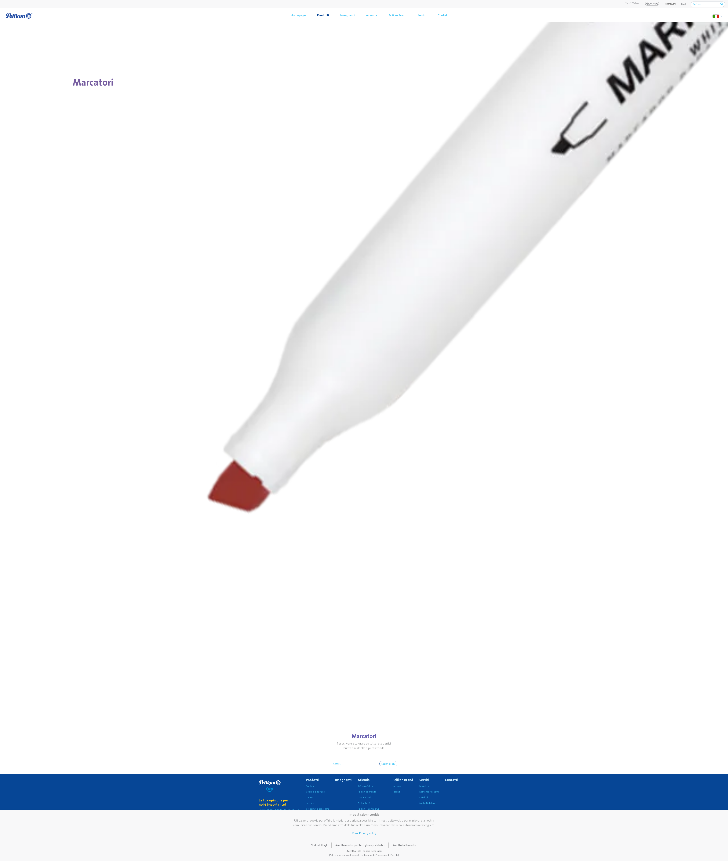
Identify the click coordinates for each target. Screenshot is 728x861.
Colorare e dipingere (316, 792)
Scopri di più (388, 763)
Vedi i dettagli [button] (319, 845)
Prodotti (323, 15)
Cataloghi (424, 797)
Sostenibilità (364, 803)
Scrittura (310, 786)
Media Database (427, 803)
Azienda (371, 15)
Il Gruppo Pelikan (366, 786)
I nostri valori (364, 797)
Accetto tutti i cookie (404, 845)
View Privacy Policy (364, 833)
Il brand (396, 792)
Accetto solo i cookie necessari (364, 853)
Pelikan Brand (397, 15)
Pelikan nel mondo (367, 792)
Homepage (298, 15)
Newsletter (424, 786)
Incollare (310, 803)
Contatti (443, 15)
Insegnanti (347, 15)
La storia (396, 786)
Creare (309, 797)
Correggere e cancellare (317, 809)
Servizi (422, 15)
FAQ (683, 4)
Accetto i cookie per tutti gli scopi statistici (359, 845)
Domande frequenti (429, 792)
